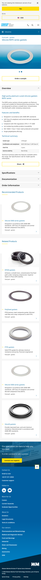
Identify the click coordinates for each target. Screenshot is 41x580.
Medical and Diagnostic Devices (12, 535)
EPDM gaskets (10, 270)
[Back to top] (37, 467)
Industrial (5, 541)
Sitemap (26, 577)
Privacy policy (16, 577)
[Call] (28, 25)
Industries (8, 32)
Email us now (6, 474)
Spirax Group (5, 577)
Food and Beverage (8, 538)
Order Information (11, 185)
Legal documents (7, 519)
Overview (6, 88)
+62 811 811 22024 (8, 477)
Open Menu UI (38, 25)
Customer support (8, 480)
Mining (4, 548)
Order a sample (20, 78)
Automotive (6, 552)
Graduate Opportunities (10, 507)
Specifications (8, 173)
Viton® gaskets (10, 424)
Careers (4, 500)
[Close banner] (37, 3)
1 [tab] (19, 71)
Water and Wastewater (9, 545)
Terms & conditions (8, 522)
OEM (3, 555)
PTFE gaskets (9, 347)
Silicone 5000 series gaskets (15, 221)
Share (19, 164)
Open (32, 25)
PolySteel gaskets (11, 309)
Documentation (9, 179)
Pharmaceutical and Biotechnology (13, 531)
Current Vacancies (8, 503)
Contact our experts (11, 460)
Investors (5, 516)
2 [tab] (21, 71)
